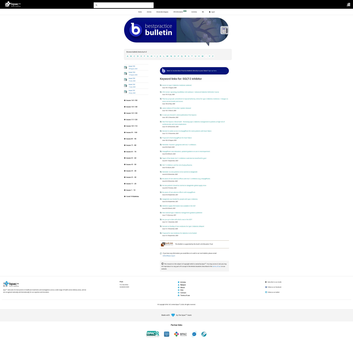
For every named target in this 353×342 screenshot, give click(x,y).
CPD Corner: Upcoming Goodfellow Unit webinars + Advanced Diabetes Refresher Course (190, 92)
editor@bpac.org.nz (169, 256)
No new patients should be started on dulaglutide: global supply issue (184, 185)
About (182, 287)
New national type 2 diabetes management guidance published (182, 213)
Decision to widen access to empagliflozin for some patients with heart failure (186, 131)
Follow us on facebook (274, 287)
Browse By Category (162, 12)
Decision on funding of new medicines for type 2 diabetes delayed (183, 226)
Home (140, 12)
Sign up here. (212, 71)
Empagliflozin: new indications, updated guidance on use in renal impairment (186, 151)
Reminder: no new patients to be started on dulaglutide (179, 172)
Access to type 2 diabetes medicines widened (176, 85)
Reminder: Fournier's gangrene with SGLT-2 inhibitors (179, 144)
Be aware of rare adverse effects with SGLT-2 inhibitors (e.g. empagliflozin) (186, 179)
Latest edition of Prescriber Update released (176, 108)
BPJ (203, 12)
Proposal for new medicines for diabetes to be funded (179, 233)
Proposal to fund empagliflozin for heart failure (177, 138)
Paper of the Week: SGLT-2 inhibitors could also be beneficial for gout (184, 158)
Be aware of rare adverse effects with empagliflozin (178, 192)
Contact (183, 293)
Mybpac (183, 285)
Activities (194, 12)
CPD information (178, 12)
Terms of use (185, 295)
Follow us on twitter (274, 292)
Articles (149, 12)
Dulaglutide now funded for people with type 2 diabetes (180, 199)
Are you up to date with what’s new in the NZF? (177, 219)
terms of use (217, 266)
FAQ (181, 290)
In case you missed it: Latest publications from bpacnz (179, 115)
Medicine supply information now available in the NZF (179, 206)
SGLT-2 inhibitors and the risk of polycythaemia (177, 165)
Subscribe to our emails (274, 282)
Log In (212, 12)
